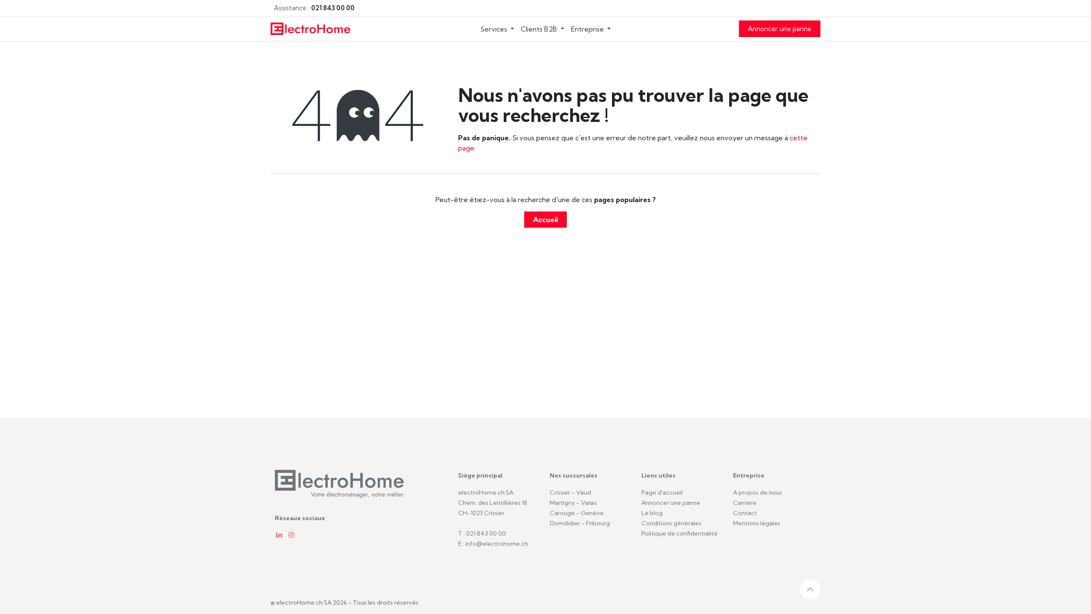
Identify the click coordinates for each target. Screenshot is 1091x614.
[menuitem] (497, 29)
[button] (810, 589)
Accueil (545, 219)
